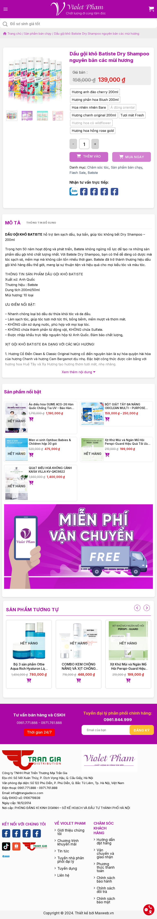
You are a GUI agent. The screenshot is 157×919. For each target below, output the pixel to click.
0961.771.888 (27, 723)
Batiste (93, 173)
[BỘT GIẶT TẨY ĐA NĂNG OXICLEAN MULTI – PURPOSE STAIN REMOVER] (92, 414)
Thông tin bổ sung (41, 222)
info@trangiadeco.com (27, 793)
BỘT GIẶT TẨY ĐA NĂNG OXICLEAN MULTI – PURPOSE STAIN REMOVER (125, 406)
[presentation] (137, 608)
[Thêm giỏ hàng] (52, 419)
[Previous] (12, 77)
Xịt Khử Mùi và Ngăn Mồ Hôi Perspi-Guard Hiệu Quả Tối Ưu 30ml (126, 442)
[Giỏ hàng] (150, 9)
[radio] (95, 92)
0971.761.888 (51, 723)
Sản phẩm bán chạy (37, 33)
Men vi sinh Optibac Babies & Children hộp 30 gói (50, 441)
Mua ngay (134, 157)
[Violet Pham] (78, 9)
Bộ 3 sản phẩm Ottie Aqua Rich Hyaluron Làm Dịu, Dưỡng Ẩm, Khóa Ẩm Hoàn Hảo (29, 666)
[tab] (12, 222)
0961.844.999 (118, 719)
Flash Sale (78, 173)
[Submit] (5, 24)
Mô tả (12, 222)
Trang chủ (14, 33)
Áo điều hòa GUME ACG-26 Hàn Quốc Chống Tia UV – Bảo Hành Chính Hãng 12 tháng (51, 406)
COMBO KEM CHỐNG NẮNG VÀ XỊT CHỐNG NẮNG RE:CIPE (79, 666)
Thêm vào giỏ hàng (90, 158)
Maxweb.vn (104, 913)
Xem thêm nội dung (77, 372)
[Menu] (5, 9)
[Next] (57, 77)
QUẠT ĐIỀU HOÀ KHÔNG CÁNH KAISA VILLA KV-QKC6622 (50, 469)
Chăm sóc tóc (98, 167)
